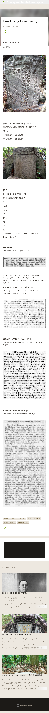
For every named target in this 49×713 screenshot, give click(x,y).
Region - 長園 (23, 522)
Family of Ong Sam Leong (16, 634)
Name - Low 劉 (9, 522)
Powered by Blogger (26, 705)
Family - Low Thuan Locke (14, 518)
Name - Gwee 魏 (34, 518)
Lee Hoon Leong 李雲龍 (14, 593)
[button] (4, 31)
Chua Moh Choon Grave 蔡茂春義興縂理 (22, 675)
